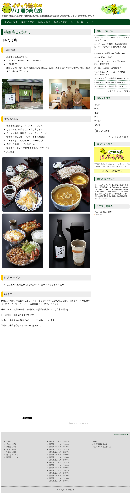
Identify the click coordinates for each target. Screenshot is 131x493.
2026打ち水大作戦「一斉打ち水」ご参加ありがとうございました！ (111, 38)
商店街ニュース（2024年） (59, 444)
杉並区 (94, 441)
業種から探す (27, 22)
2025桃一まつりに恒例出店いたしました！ (111, 86)
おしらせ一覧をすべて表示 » (119, 91)
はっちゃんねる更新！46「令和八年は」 (110, 53)
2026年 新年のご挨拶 (103, 57)
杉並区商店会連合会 (99, 444)
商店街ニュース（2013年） (59, 473)
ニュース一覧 (77, 22)
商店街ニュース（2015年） (59, 468)
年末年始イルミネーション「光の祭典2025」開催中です (109, 62)
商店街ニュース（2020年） (59, 455)
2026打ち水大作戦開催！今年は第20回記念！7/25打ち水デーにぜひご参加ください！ (110, 46)
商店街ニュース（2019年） (59, 457)
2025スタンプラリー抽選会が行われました (111, 78)
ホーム (90, 22)
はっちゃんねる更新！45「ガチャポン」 (110, 82)
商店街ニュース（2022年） (59, 449)
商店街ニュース (12, 457)
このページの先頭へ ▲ (119, 434)
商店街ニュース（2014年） (59, 470)
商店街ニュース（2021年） (59, 452)
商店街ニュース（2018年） (59, 460)
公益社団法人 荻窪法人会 (101, 447)
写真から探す (60, 22)
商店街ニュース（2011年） (59, 478)
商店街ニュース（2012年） (59, 476)
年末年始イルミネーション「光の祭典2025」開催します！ (109, 73)
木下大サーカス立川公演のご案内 (107, 68)
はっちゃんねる (12, 455)
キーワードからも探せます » (119, 137)
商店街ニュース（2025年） (59, 441)
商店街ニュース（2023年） (59, 447)
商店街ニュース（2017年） (59, 462)
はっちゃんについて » (112, 171)
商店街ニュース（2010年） (59, 481)
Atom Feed (98, 214)
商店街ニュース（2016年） (59, 465)
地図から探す (44, 22)
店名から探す (11, 22)
